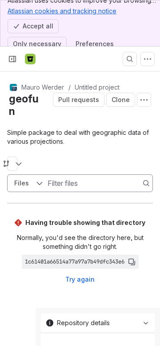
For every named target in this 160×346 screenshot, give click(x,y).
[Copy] (131, 261)
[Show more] (147, 59)
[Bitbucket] (30, 59)
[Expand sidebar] (12, 59)
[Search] (130, 59)
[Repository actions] (144, 100)
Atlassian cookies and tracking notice (62, 11)
